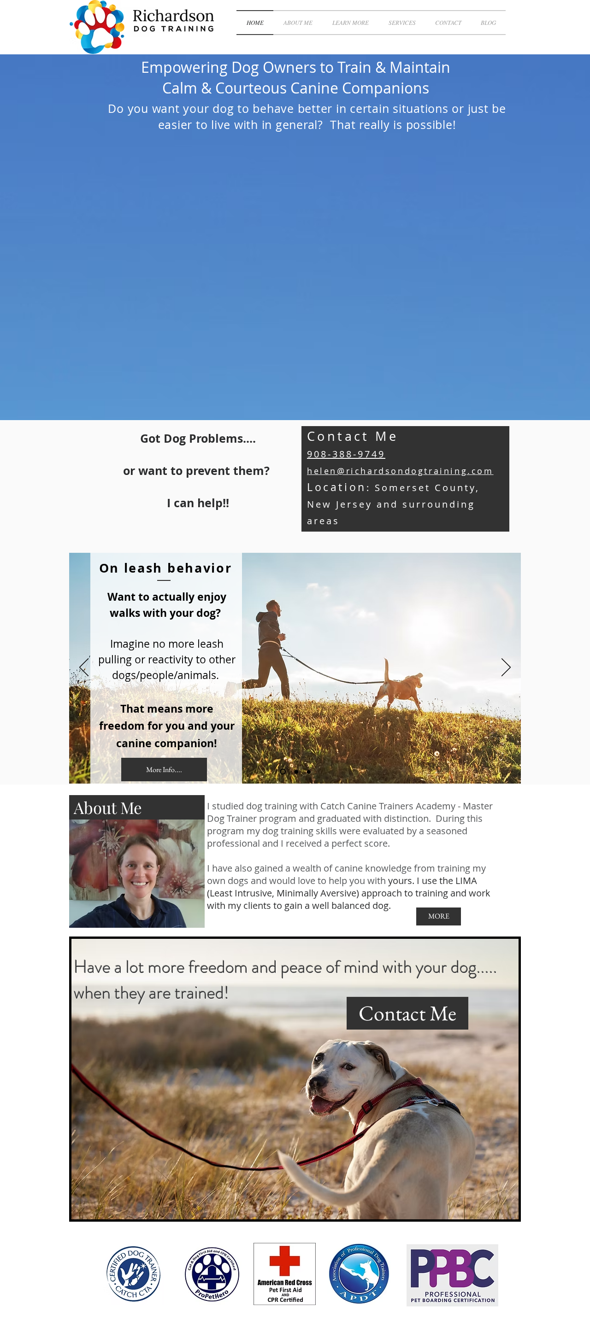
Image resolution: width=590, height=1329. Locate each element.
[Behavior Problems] (295, 772)
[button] (350, 22)
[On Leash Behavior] (281, 771)
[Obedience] (309, 771)
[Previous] (83, 668)
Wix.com (204, 1232)
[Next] (506, 668)
